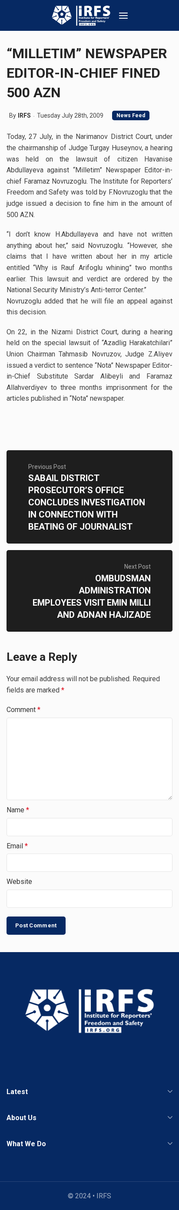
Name (18, 810)
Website (19, 881)
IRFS (24, 115)
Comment (23, 710)
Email (17, 846)
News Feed (130, 115)
